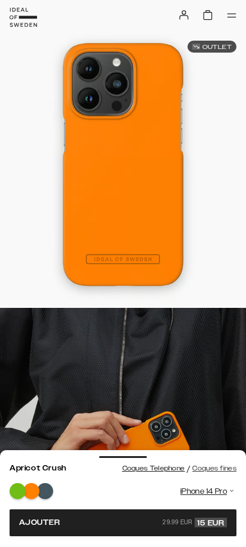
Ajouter (122, 522)
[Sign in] (184, 15)
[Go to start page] (23, 17)
